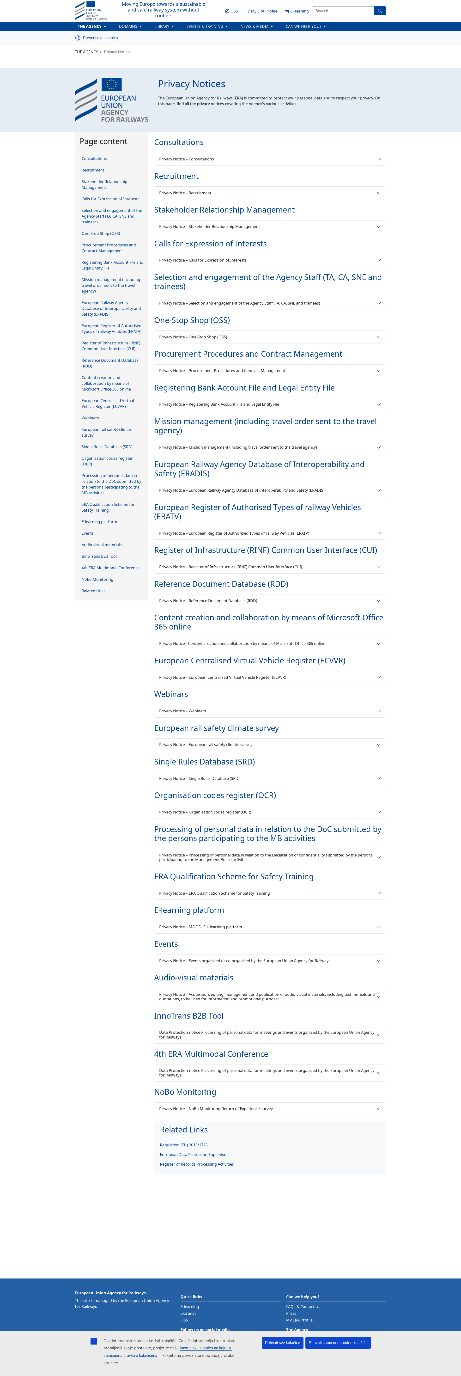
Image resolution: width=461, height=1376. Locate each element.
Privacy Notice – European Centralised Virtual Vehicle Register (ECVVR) (222, 677)
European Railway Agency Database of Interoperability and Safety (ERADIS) (111, 308)
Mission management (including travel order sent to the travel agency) (111, 285)
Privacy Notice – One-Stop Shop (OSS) (193, 337)
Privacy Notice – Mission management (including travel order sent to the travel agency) (238, 447)
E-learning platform (99, 522)
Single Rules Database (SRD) (107, 447)
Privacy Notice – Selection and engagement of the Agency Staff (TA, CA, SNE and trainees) (239, 303)
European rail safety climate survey (107, 432)
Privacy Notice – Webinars (182, 711)
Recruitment (93, 170)
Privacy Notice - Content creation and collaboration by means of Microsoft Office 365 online (242, 643)
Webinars (90, 418)
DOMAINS (135, 27)
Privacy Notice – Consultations (186, 159)
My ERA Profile (299, 1320)
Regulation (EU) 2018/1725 (184, 1145)
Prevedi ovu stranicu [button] (100, 38)
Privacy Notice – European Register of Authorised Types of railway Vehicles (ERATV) (234, 533)
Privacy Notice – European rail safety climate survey (205, 744)
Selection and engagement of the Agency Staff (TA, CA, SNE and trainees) (112, 216)
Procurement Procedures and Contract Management (109, 248)
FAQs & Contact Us (303, 1306)
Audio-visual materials (102, 545)
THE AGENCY (97, 27)
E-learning (190, 1306)
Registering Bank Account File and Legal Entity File (112, 265)
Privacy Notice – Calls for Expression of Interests (203, 260)
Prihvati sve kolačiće (282, 1343)
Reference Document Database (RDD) (110, 363)
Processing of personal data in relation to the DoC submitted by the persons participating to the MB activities (111, 484)
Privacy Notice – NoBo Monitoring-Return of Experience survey (216, 1108)
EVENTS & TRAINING (212, 27)
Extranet (188, 1313)
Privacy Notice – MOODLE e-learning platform (200, 927)
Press (291, 1313)
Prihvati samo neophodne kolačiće (338, 1343)
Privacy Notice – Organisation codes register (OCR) (205, 812)
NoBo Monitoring (97, 579)
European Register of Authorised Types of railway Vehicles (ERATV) (111, 328)
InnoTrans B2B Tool (99, 556)
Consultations (94, 158)
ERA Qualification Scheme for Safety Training (108, 507)
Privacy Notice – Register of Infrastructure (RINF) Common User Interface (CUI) (230, 566)
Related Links (94, 591)
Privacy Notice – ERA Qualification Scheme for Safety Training (214, 893)
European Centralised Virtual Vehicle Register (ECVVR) (108, 403)
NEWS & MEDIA (262, 27)
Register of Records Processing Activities (197, 1164)
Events (88, 533)
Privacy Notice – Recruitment (185, 193)
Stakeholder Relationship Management (104, 184)
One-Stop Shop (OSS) (101, 233)
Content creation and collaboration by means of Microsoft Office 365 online (106, 383)
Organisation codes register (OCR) (107, 461)
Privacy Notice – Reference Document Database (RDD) (208, 600)
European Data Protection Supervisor (194, 1154)
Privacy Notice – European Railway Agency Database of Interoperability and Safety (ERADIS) (241, 490)
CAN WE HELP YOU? (311, 27)
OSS (184, 1320)
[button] (78, 38)
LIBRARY (161, 26)
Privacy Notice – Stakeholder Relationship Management (209, 226)
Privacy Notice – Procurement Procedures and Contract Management (222, 370)
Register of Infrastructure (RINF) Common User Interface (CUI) (111, 346)
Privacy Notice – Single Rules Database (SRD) (199, 778)
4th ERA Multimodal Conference (111, 568)
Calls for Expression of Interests (111, 199)
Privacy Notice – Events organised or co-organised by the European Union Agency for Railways (244, 960)
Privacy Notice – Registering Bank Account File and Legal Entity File (219, 404)
